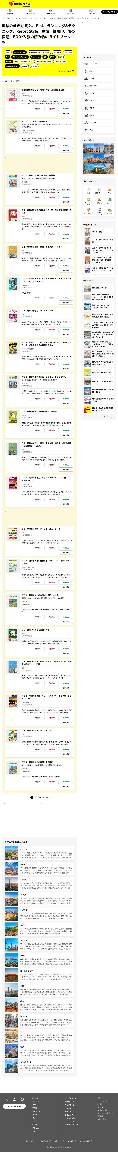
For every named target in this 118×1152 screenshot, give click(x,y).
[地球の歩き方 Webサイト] (19, 4)
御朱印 (52, 57)
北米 (91, 71)
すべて (8, 52)
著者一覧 (68, 1111)
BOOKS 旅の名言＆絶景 (43, 61)
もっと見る (108, 417)
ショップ (109, 213)
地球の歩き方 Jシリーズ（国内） (39, 52)
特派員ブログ (50, 14)
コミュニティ (91, 14)
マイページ (70, 1121)
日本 (91, 130)
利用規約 (100, 1104)
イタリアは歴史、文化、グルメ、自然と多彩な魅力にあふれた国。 (44, 853)
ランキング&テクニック (20, 57)
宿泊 (109, 193)
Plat (7, 57)
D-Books (34, 66)
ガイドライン (101, 1107)
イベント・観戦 (88, 203)
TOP (3, 18)
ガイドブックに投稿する (105, 1113)
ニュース (68, 1108)
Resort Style (35, 57)
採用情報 (100, 1116)
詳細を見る (66, 113)
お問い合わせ (101, 1119)
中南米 (91, 78)
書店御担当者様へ (103, 1110)
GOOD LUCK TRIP (71, 1124)
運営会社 (100, 1098)
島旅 (45, 57)
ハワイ (91, 93)
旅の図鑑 (9, 61)
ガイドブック (71, 14)
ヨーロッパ (93, 64)
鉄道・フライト (99, 213)
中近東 (91, 115)
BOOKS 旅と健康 (60, 61)
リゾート (92, 101)
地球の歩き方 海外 (19, 52)
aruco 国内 (68, 52)
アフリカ (92, 123)
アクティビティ (88, 213)
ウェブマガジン (30, 14)
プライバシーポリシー (104, 1101)
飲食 (88, 193)
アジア (91, 108)
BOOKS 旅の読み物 (12, 66)
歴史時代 (61, 57)
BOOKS (24, 66)
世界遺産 (99, 203)
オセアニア (93, 86)
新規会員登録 (71, 1118)
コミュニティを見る (109, 12)
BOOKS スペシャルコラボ (23, 61)
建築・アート (99, 193)
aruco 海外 (57, 52)
